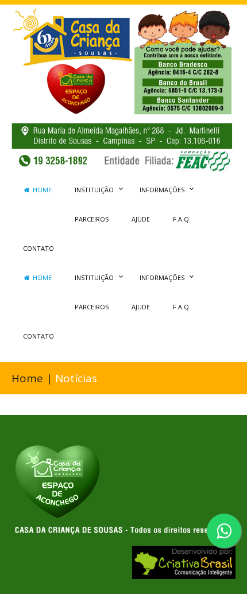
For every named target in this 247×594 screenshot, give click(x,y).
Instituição (94, 189)
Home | (33, 378)
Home (41, 189)
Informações (162, 189)
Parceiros (92, 219)
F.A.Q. (182, 219)
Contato (38, 248)
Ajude (141, 219)
